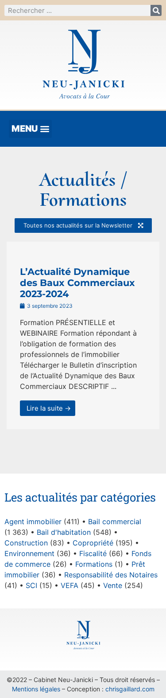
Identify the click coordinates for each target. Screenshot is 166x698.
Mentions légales (36, 689)
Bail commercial (114, 521)
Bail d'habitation (64, 532)
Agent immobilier (33, 521)
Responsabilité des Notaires (111, 574)
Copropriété (93, 542)
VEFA (69, 585)
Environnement (29, 553)
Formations (93, 564)
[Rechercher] (156, 10)
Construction (26, 542)
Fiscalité (93, 553)
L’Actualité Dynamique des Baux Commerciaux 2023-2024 (77, 282)
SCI (31, 585)
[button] (30, 129)
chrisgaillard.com (129, 689)
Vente (112, 585)
